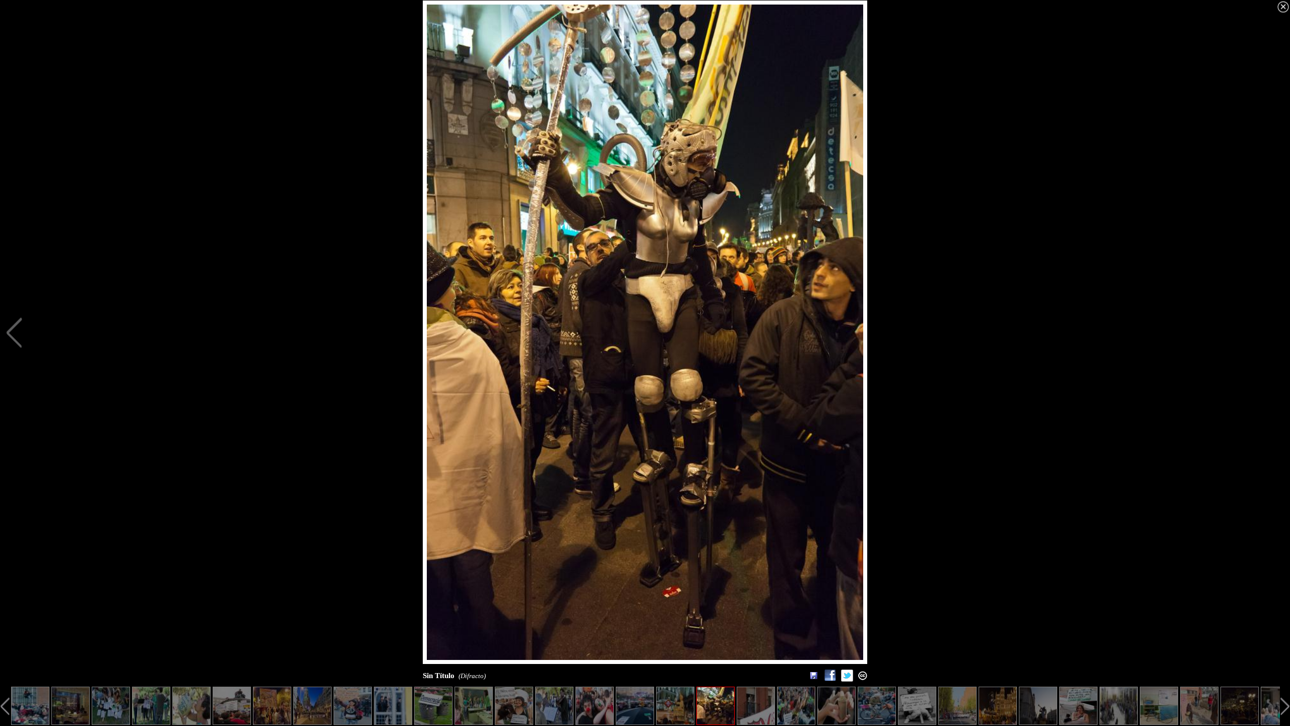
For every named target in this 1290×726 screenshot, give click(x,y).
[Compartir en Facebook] (830, 679)
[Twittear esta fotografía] (847, 679)
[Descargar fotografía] (814, 676)
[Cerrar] (1283, 7)
